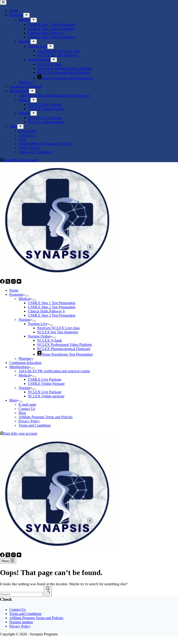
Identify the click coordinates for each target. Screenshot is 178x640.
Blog (22, 413)
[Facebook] (3, 282)
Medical (24, 299)
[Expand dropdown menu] (27, 295)
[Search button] (48, 591)
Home (13, 290)
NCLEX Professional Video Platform (64, 345)
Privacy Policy (29, 421)
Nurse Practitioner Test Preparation (67, 354)
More (13, 400)
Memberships (19, 367)
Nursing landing (21, 622)
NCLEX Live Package (44, 392)
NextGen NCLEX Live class (58, 328)
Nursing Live (37, 324)
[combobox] (21, 594)
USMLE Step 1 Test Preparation (51, 303)
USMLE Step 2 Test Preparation (51, 307)
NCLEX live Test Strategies (57, 332)
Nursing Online (39, 336)
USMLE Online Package (46, 384)
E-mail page (27, 404)
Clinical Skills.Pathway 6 (46, 311)
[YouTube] (19, 282)
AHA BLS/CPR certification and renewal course (54, 371)
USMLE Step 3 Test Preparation (51, 315)
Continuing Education (25, 363)
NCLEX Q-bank (49, 340)
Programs (16, 294)
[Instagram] (14, 282)
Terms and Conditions (35, 425)
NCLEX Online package (46, 396)
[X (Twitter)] (8, 282)
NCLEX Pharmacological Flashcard (63, 349)
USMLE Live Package (44, 379)
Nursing (24, 320)
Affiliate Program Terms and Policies (46, 417)
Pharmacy (26, 358)
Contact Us (27, 409)
